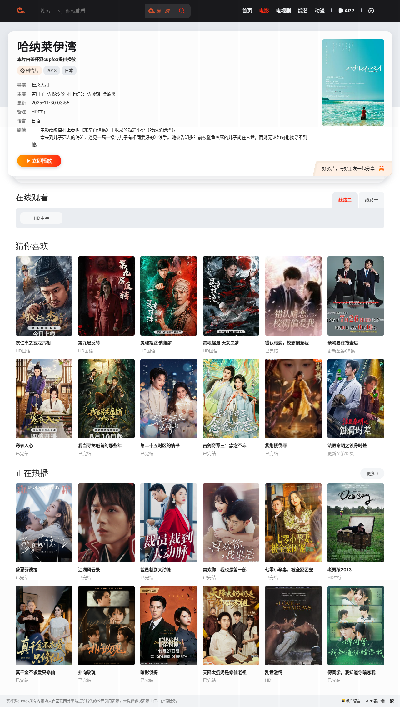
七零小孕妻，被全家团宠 (289, 569)
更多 (371, 473)
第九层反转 (89, 342)
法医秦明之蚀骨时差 (347, 445)
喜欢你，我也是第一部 (225, 569)
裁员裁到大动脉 (155, 569)
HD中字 (41, 218)
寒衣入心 (24, 445)
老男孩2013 (340, 569)
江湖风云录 (89, 569)
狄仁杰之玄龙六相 (33, 342)
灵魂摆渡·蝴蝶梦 (156, 342)
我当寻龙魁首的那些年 (100, 445)
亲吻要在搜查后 (343, 342)
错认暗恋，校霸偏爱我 (287, 342)
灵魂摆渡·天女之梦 (221, 342)
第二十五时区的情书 (160, 445)
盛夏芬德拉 (27, 569)
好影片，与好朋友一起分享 (348, 168)
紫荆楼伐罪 (276, 445)
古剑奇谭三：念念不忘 (225, 445)
